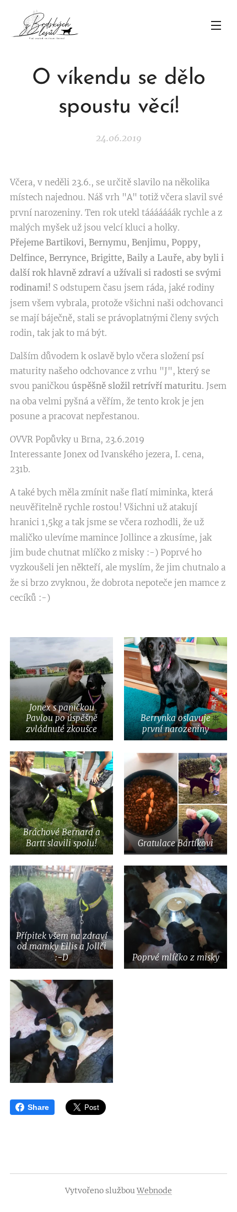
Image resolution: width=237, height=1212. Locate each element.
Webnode (154, 1190)
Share (38, 1107)
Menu (216, 25)
